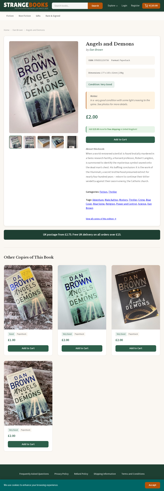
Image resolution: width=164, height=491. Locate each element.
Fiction (10, 16)
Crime (141, 200)
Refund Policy (81, 474)
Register (135, 5)
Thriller (112, 192)
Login (124, 5)
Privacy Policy (61, 474)
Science (142, 204)
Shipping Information (105, 474)
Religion (110, 204)
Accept (152, 485)
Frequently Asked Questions (34, 474)
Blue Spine (99, 204)
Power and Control (126, 204)
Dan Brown (18, 30)
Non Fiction (25, 16)
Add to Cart (120, 139)
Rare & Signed (53, 16)
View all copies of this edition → (101, 218)
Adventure (98, 200)
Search (95, 6)
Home (6, 30)
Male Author (111, 200)
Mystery (123, 200)
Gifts (38, 16)
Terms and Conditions (133, 474)
